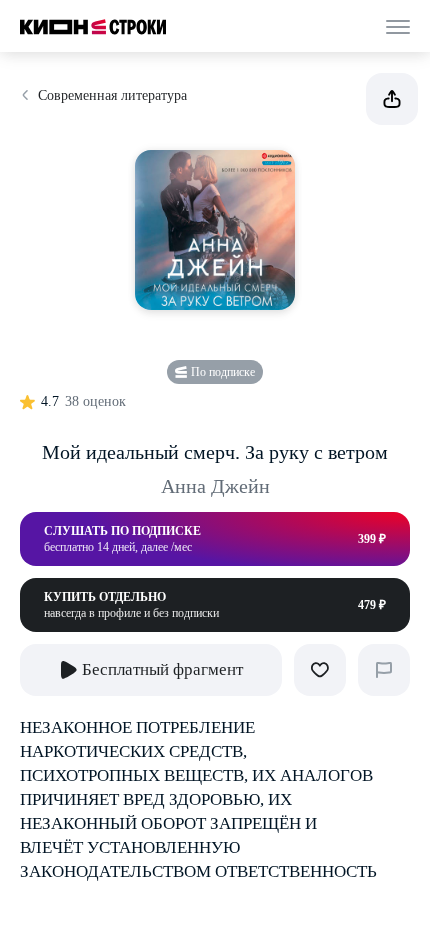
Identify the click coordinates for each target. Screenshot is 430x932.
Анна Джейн (215, 486)
